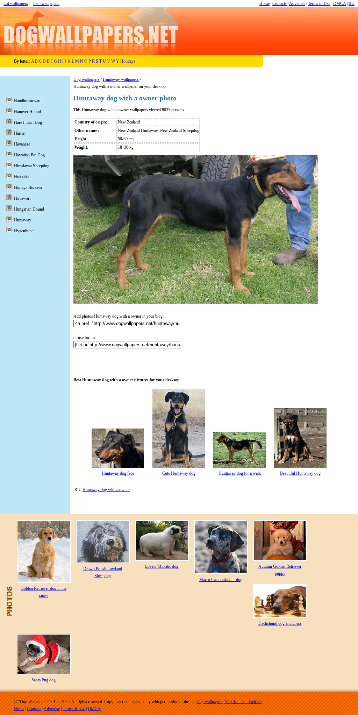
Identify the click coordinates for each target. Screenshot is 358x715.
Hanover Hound (27, 111)
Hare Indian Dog (28, 122)
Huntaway (22, 220)
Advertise (297, 3)
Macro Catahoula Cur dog (220, 579)
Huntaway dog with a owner (106, 489)
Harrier (20, 133)
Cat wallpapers (15, 3)
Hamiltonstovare (27, 100)
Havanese (22, 144)
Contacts (279, 3)
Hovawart (22, 198)
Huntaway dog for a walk (240, 473)
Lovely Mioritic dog (161, 566)
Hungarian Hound (29, 209)
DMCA (339, 3)
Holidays (127, 61)
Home (264, 3)
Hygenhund (24, 230)
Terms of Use (319, 3)
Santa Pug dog (43, 680)
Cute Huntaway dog (178, 473)
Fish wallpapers (46, 3)
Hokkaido (22, 176)
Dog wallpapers (86, 79)
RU (352, 3)
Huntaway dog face (118, 473)
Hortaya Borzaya (28, 187)
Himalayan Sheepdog (31, 165)
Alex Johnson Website (243, 701)
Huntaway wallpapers (121, 79)
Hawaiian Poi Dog (29, 155)
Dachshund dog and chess (280, 623)
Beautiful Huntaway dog (300, 473)
